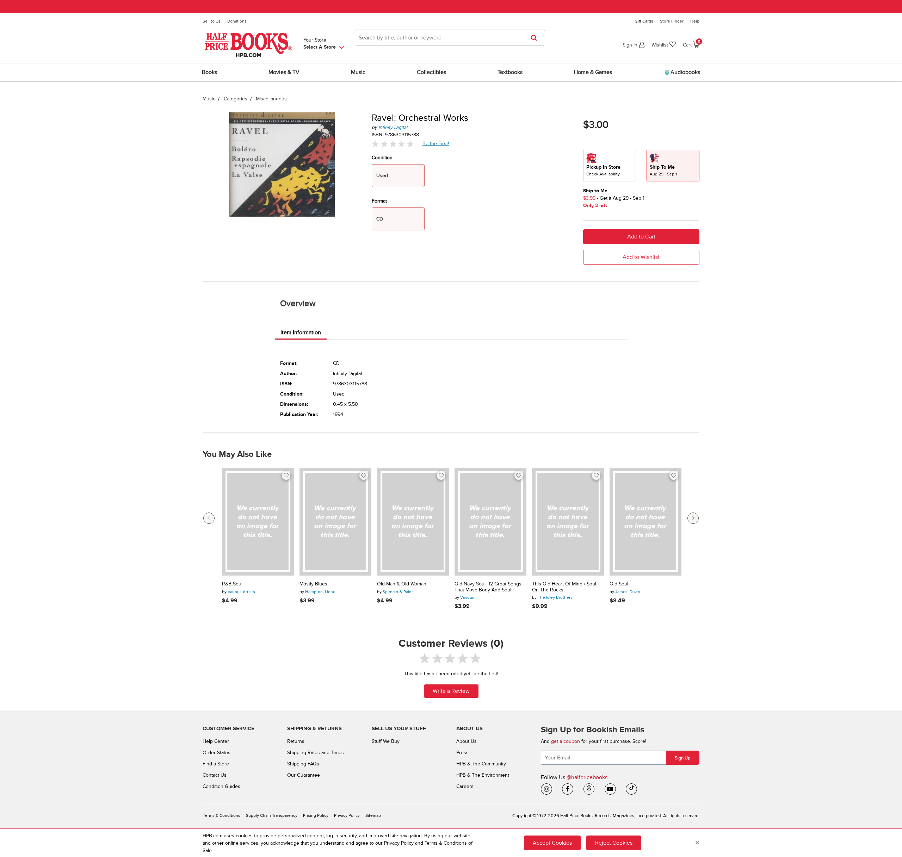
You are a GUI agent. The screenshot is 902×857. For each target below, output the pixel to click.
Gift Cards (644, 21)
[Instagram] (546, 789)
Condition (382, 158)
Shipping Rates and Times (315, 753)
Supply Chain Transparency (271, 815)
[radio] (609, 165)
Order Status (216, 753)
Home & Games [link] (593, 72)
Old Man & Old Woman (401, 584)
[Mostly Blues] (335, 522)
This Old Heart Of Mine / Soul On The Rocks (564, 587)
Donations (237, 21)
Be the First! (435, 143)
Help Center (216, 741)
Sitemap (373, 815)
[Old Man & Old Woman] (413, 522)
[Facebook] (567, 789)
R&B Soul (232, 584)
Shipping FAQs (303, 764)
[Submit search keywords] (536, 38)
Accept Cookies (552, 842)
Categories (235, 99)
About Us (466, 741)
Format (379, 201)
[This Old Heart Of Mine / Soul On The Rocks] (568, 522)
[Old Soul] (645, 522)
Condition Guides (221, 786)
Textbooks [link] (510, 72)
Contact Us (215, 775)
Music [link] (358, 72)
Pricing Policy (315, 815)
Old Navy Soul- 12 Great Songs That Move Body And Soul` (488, 587)
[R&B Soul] (258, 522)
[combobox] (450, 37)
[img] (393, 144)
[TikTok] (631, 789)
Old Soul (619, 584)
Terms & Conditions (221, 815)
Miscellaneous (271, 99)
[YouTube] (610, 789)
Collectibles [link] (431, 72)
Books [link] (209, 72)
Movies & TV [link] (283, 72)
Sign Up (682, 758)
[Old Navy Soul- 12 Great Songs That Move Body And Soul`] (490, 522)
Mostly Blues (313, 584)
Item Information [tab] (300, 332)
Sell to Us (212, 21)
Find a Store (216, 764)
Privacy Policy (347, 815)
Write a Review (451, 691)
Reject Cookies (613, 842)
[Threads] (589, 789)
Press (462, 753)
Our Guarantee (303, 775)
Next (693, 518)
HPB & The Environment (482, 775)
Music (209, 99)
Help (694, 21)
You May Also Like (237, 454)
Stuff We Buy (386, 741)
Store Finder (672, 21)
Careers (465, 786)
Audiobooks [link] (684, 72)
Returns (295, 741)
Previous (209, 518)
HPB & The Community (481, 764)
